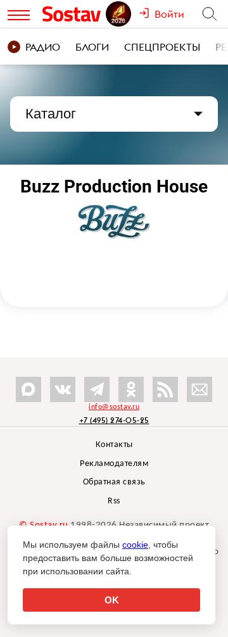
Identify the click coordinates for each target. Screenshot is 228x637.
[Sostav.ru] (73, 14)
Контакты (114, 445)
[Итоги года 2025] (120, 14)
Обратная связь (114, 482)
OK (111, 600)
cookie (135, 544)
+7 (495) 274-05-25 (114, 420)
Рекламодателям (114, 464)
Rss (114, 501)
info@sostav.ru (114, 407)
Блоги (92, 47)
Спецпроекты (162, 47)
